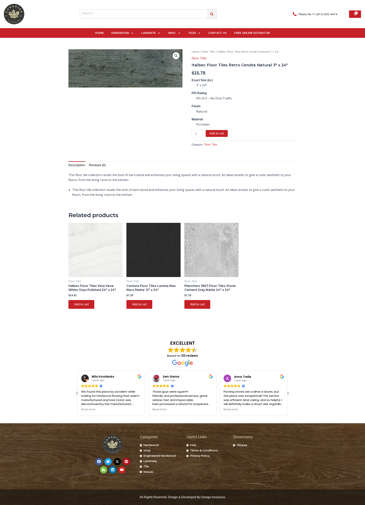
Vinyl (172, 33)
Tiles (192, 33)
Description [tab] (76, 165)
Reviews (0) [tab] (97, 165)
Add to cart (216, 133)
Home (99, 33)
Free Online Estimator (252, 33)
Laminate (148, 33)
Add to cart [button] (81, 304)
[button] (176, 55)
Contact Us (217, 33)
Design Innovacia (213, 497)
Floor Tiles (208, 51)
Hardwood (120, 33)
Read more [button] (88, 409)
